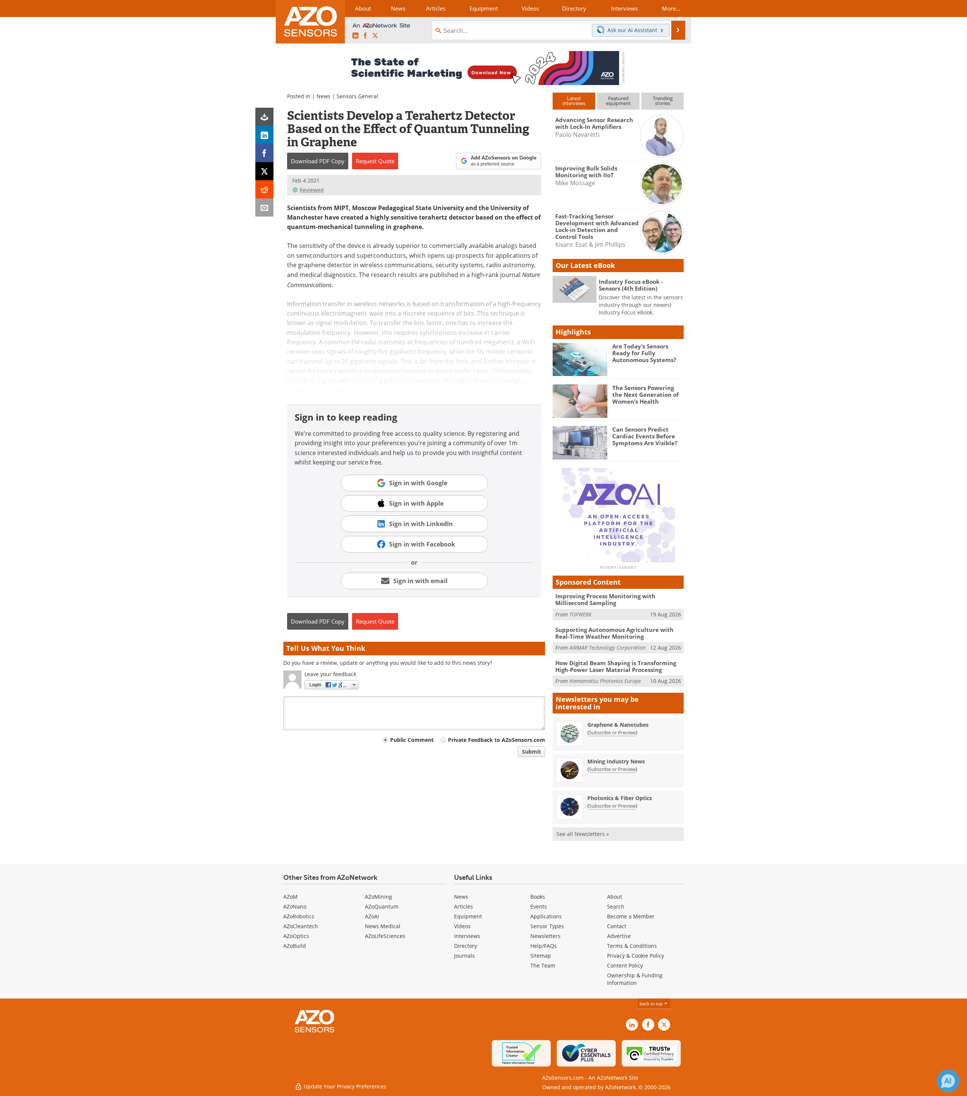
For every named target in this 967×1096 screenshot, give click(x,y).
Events (538, 906)
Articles (463, 906)
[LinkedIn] (264, 135)
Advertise (619, 936)
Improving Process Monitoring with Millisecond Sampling (605, 599)
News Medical (382, 926)
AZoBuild (294, 945)
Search (615, 906)
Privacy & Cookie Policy (635, 955)
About (614, 896)
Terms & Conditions (632, 945)
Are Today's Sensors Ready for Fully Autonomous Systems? (644, 353)
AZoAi (372, 916)
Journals (464, 955)
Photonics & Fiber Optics (619, 798)
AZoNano (294, 906)
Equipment (468, 916)
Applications (546, 916)
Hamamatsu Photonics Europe (605, 680)
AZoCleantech (300, 926)
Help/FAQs (543, 945)
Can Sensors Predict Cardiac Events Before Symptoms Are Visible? (644, 436)
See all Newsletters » (582, 833)
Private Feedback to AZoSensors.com (496, 739)
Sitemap (540, 955)
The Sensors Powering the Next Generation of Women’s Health (645, 394)
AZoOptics (296, 936)
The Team (542, 965)
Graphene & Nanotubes (618, 724)
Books (537, 896)
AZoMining (378, 896)
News (324, 96)
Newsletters (545, 936)
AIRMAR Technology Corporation (607, 647)
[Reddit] (264, 189)
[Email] (264, 207)
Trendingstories (663, 101)
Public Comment (412, 739)
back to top (652, 1003)
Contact (616, 926)
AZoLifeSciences (385, 936)
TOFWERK (580, 614)
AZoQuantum (382, 906)
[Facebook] (264, 153)
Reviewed (312, 190)
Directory (465, 945)
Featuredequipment (618, 101)
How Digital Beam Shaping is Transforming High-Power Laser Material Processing (615, 666)
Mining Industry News (616, 761)
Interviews (467, 936)
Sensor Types (547, 926)
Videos (462, 926)
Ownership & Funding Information (635, 979)
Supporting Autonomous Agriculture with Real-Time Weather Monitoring (614, 633)
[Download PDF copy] (264, 117)
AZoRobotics (298, 916)
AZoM (290, 896)
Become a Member (631, 916)
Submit (531, 751)
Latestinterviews (573, 101)
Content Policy (625, 965)
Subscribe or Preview (612, 732)
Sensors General (357, 96)
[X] (264, 171)
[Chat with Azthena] (948, 1081)
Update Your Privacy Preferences (344, 1086)
